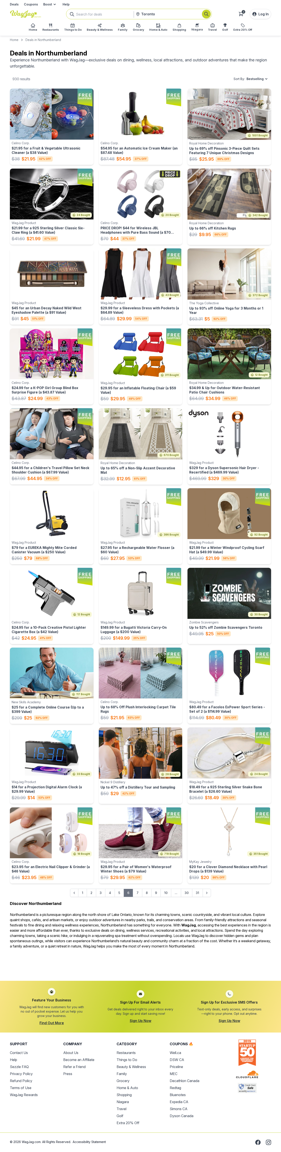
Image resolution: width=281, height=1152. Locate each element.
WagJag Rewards (24, 1095)
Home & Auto (127, 1088)
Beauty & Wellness (131, 1067)
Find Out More (52, 1023)
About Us (70, 1053)
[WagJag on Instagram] (268, 1142)
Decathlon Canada (184, 1081)
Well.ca (175, 1053)
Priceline (176, 1067)
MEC (173, 1074)
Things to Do (127, 1060)
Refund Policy (21, 1081)
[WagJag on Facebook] (258, 1142)
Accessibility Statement (89, 1142)
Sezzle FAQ (19, 1067)
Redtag (175, 1088)
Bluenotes (178, 1095)
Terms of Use (20, 1088)
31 (197, 893)
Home (14, 40)
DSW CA (177, 1060)
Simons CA (178, 1109)
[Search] (206, 14)
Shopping (124, 1095)
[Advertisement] (140, 962)
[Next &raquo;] (207, 893)
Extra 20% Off (128, 1123)
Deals (14, 4)
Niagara (123, 1102)
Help (66, 4)
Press (67, 1074)
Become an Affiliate (78, 1060)
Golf (120, 1116)
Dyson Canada (181, 1116)
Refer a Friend (74, 1067)
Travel (121, 1109)
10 (166, 893)
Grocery (123, 1081)
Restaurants (126, 1053)
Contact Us (19, 1053)
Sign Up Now (140, 1020)
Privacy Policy (21, 1074)
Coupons (31, 4)
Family (122, 1074)
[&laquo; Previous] (74, 893)
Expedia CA (179, 1102)
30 (187, 893)
